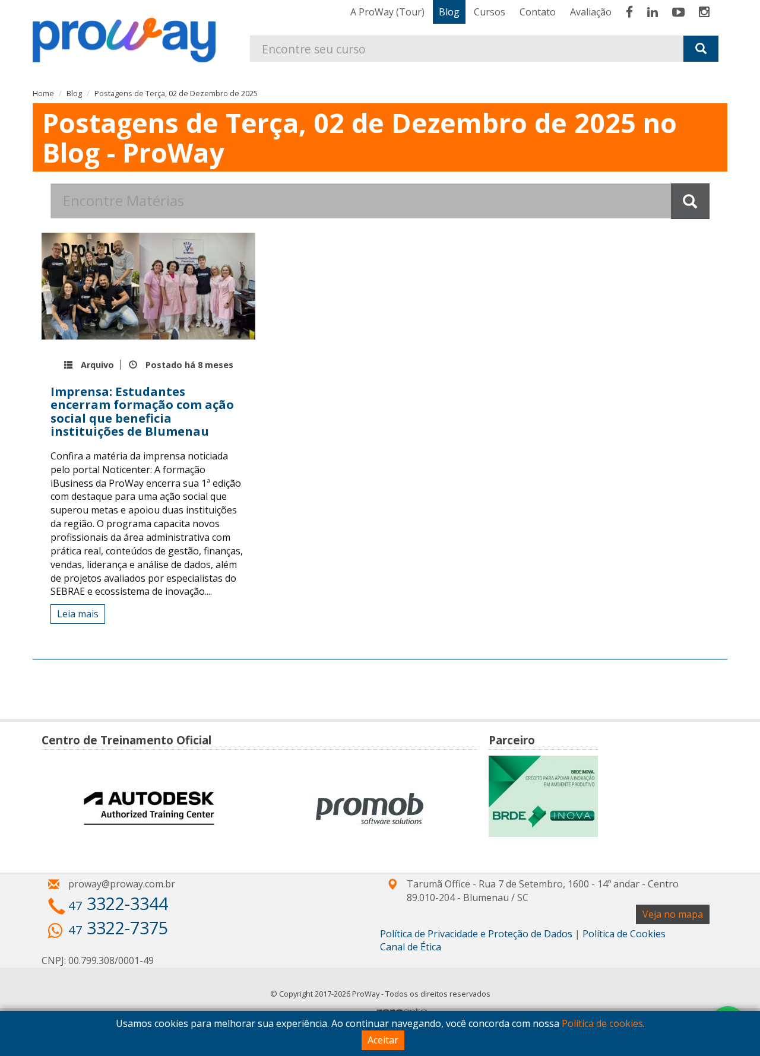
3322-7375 (118, 927)
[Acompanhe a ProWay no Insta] (704, 12)
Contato (538, 11)
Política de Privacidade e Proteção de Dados (476, 933)
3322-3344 (118, 903)
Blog (449, 11)
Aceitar (383, 1040)
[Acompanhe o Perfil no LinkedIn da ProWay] (652, 12)
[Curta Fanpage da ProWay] (629, 12)
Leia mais (78, 613)
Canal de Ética (410, 946)
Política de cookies (602, 1023)
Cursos (489, 11)
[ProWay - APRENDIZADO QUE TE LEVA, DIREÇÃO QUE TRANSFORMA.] (130, 31)
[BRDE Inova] (543, 796)
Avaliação (591, 11)
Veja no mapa (672, 914)
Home (43, 93)
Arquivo (97, 364)
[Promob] (369, 808)
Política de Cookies (624, 933)
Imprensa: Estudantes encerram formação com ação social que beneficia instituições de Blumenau (142, 411)
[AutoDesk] (148, 808)
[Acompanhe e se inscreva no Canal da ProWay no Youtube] (678, 12)
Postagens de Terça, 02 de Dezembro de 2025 (176, 93)
